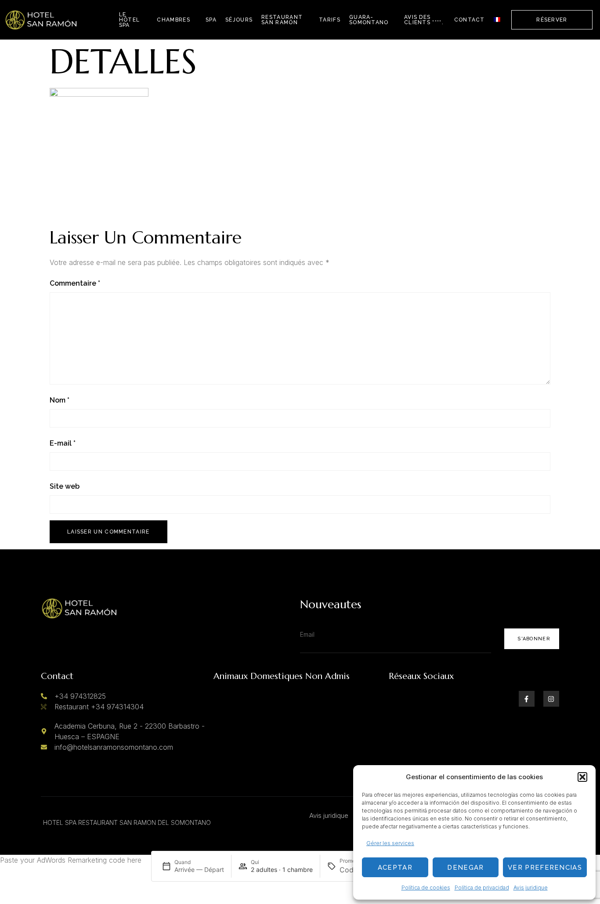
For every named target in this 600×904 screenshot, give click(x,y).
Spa (211, 20)
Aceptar (395, 867)
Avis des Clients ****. (424, 19)
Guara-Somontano (369, 19)
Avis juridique (530, 887)
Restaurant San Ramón (282, 19)
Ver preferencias (545, 867)
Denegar (465, 867)
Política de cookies (425, 887)
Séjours (239, 20)
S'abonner (533, 639)
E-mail (63, 443)
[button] (582, 777)
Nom (59, 400)
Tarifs (329, 20)
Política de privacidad (482, 887)
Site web (65, 486)
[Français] (497, 20)
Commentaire (75, 283)
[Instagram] (551, 699)
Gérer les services (390, 843)
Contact (469, 20)
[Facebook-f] (527, 699)
